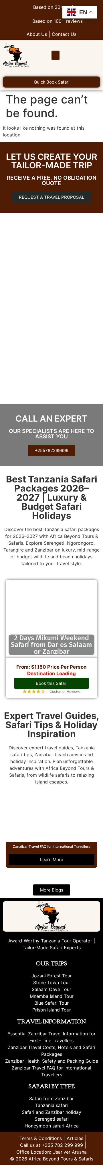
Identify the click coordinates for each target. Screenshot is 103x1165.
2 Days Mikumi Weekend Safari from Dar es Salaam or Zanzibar (51, 645)
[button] (56, 55)
